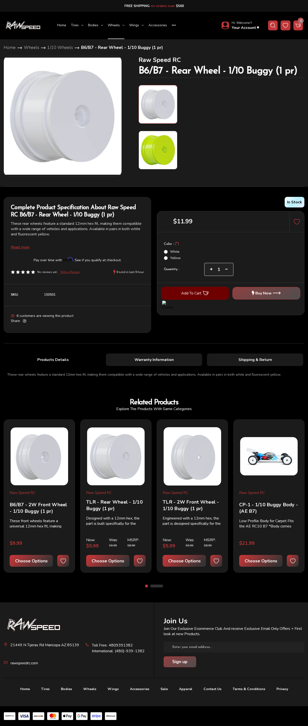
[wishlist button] (285, 25)
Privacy (282, 689)
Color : (171, 244)
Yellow (175, 257)
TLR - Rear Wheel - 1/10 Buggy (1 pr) (114, 505)
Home (61, 25)
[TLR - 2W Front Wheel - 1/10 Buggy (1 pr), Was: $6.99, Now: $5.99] (192, 456)
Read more (20, 247)
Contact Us (212, 689)
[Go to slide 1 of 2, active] (146, 586)
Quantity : (171, 269)
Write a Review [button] (70, 272)
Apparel (185, 689)
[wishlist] (63, 561)
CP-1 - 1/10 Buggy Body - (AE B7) (268, 507)
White (175, 251)
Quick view (64, 433)
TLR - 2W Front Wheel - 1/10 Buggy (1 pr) (191, 505)
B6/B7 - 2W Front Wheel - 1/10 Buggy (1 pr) (38, 507)
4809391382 (121, 645)
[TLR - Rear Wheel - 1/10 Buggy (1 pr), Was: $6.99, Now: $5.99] (116, 456)
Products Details (53, 359)
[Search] (273, 25)
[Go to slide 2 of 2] (156, 586)
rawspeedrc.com (24, 663)
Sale (164, 689)
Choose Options (31, 561)
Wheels (114, 25)
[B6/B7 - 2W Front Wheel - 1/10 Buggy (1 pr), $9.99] (39, 456)
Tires (75, 25)
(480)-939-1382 (130, 651)
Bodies (93, 25)
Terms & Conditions (249, 689)
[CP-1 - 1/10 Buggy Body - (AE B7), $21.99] (269, 456)
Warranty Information (154, 359)
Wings (134, 25)
